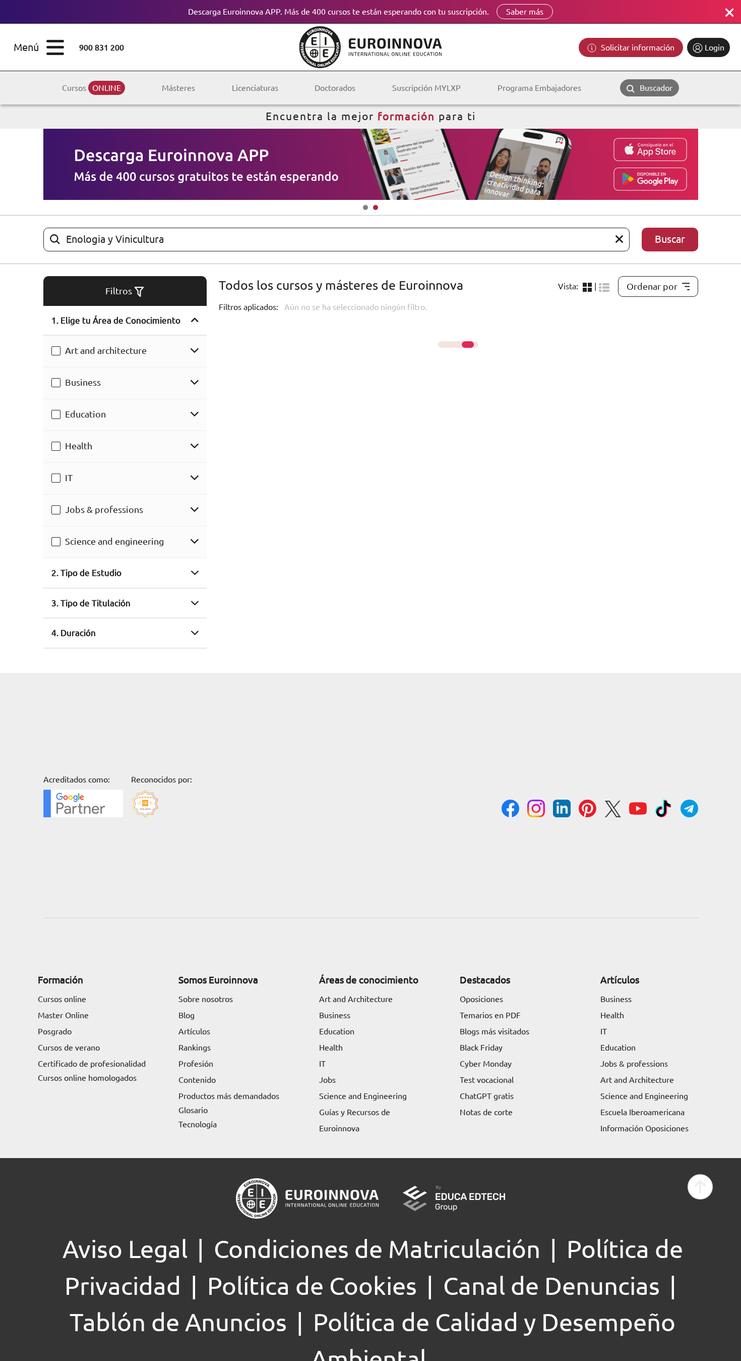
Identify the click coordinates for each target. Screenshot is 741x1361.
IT (69, 478)
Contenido (197, 1079)
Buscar (670, 239)
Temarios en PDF (490, 1015)
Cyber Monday (486, 1063)
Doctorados (335, 87)
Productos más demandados (228, 1096)
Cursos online (62, 999)
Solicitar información (636, 47)
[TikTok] (663, 810)
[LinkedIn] (562, 810)
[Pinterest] (587, 810)
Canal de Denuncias (551, 1285)
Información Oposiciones (644, 1128)
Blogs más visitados (494, 1031)
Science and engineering (114, 541)
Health (78, 446)
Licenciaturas (255, 87)
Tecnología (197, 1124)
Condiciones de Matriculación (377, 1249)
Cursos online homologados (87, 1077)
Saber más (524, 11)
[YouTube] (638, 810)
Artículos (194, 1031)
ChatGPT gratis (487, 1096)
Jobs (327, 1079)
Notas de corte (486, 1112)
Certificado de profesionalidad (92, 1063)
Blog (186, 1015)
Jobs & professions (104, 509)
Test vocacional (487, 1079)
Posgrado (55, 1031)
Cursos (91, 87)
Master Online (63, 1015)
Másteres (178, 87)
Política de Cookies (312, 1285)
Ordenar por (652, 286)
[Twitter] (612, 810)
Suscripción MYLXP (426, 87)
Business (83, 382)
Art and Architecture (356, 999)
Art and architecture (106, 350)
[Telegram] (689, 810)
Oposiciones (481, 999)
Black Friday (481, 1047)
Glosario (193, 1110)
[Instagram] (536, 810)
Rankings (194, 1047)
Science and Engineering (363, 1096)
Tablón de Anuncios (178, 1322)
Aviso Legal (125, 1249)
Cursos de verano (69, 1047)
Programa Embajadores (539, 87)
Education (85, 414)
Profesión (195, 1063)
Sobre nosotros (205, 999)
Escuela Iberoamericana (642, 1112)
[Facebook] (510, 810)
